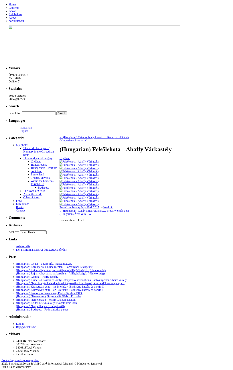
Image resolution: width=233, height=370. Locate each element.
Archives (14, 232)
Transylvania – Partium (44, 167)
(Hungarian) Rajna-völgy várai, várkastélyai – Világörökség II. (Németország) (61, 270)
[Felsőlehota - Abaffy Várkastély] (79, 161)
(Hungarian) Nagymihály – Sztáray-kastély (40, 306)
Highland (65, 158)
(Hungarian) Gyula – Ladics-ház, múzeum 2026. (44, 263)
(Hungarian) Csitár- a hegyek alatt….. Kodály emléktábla (94, 137)
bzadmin (108, 207)
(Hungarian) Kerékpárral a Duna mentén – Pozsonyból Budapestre (54, 266)
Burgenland (37, 174)
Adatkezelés (23, 246)
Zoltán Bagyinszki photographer (20, 360)
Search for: (15, 113)
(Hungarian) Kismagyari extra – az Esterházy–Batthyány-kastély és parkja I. (59, 289)
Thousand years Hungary (37, 158)
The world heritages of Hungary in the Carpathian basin (38, 151)
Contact (20, 210)
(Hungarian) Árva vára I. (76, 140)
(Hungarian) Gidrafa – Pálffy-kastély (37, 276)
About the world (32, 194)
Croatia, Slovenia (40, 177)
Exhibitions (22, 203)
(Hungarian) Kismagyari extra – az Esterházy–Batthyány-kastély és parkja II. (60, 286)
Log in (20, 323)
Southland (36, 171)
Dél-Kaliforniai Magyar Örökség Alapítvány (41, 249)
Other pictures (31, 197)
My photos (22, 145)
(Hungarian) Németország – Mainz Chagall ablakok (46, 299)
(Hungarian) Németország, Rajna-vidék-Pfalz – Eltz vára (48, 296)
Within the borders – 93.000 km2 (42, 182)
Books (19, 207)
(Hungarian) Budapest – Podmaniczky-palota (42, 309)
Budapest (43, 187)
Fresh (19, 200)
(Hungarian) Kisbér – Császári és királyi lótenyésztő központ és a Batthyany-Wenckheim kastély (71, 280)
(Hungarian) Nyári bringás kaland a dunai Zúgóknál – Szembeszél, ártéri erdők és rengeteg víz (70, 283)
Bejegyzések (26, 327)
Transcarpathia (39, 164)
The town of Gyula (34, 190)
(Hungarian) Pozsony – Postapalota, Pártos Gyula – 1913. (49, 293)
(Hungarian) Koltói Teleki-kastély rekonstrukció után (46, 302)
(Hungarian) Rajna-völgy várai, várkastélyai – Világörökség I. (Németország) (60, 273)
